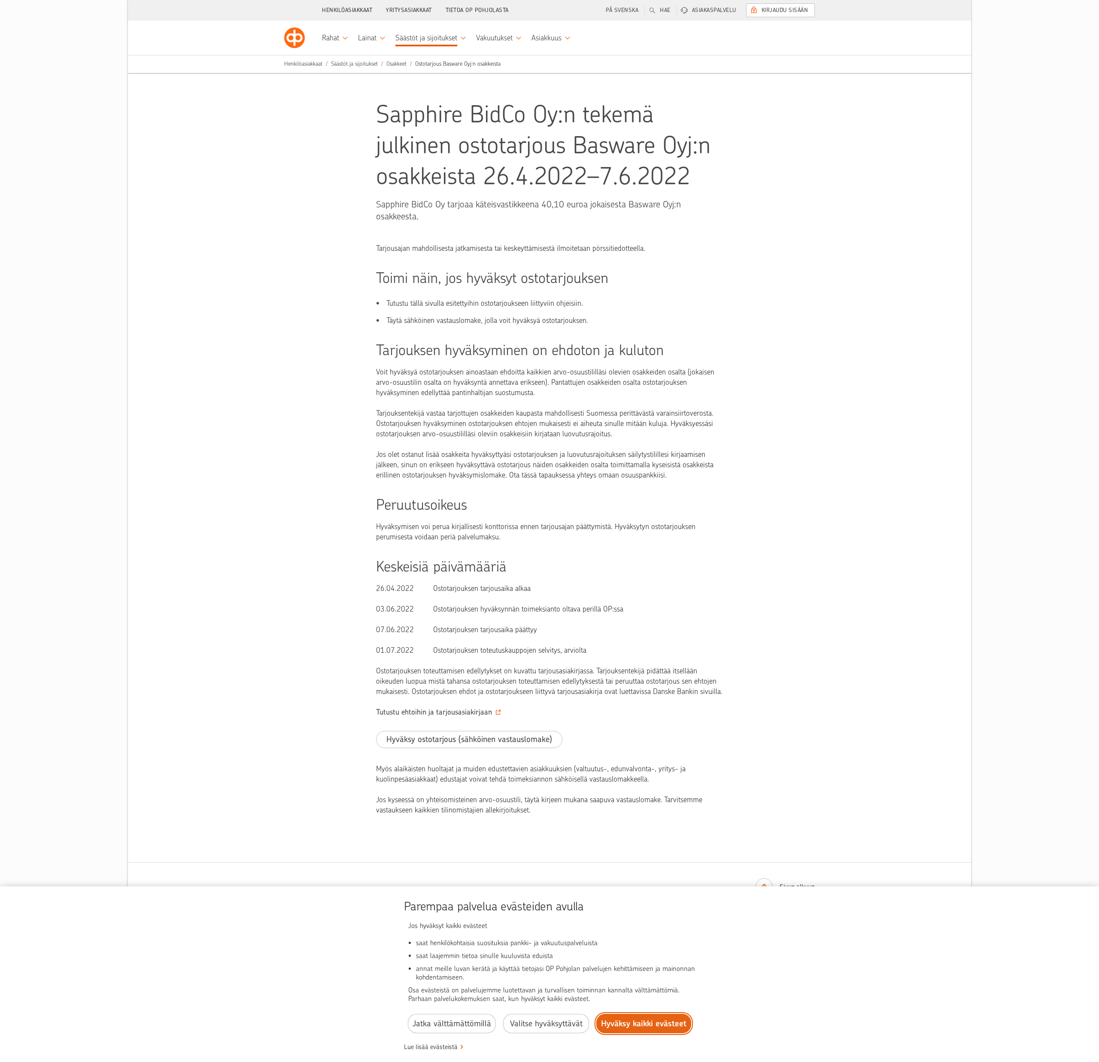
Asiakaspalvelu (714, 10)
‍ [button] (434, 712)
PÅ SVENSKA (622, 10)
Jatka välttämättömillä (452, 1024)
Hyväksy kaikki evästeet (643, 1024)
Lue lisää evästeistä (431, 1047)
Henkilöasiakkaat (347, 10)
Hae (665, 10)
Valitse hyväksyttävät (546, 1024)
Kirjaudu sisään (785, 10)
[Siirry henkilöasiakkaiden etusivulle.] (294, 37)
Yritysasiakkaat (409, 10)
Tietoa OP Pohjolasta (477, 10)
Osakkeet (396, 64)
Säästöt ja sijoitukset (354, 64)
